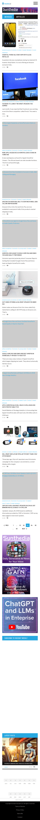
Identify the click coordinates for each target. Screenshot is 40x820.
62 (24, 525)
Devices (14, 50)
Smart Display (20, 101)
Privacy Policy (20, 810)
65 (35, 525)
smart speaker (27, 50)
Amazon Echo (6, 199)
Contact (20, 817)
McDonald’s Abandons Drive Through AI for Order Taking (18, 763)
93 (16, 529)
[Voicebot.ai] (15, 3)
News (19, 50)
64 (31, 525)
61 (20, 525)
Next (23, 529)
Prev (6, 525)
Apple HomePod (7, 150)
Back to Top (19, 800)
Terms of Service (20, 806)
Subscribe (20, 813)
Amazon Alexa (6, 50)
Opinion (15, 452)
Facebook (11, 101)
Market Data (22, 400)
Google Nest (23, 248)
